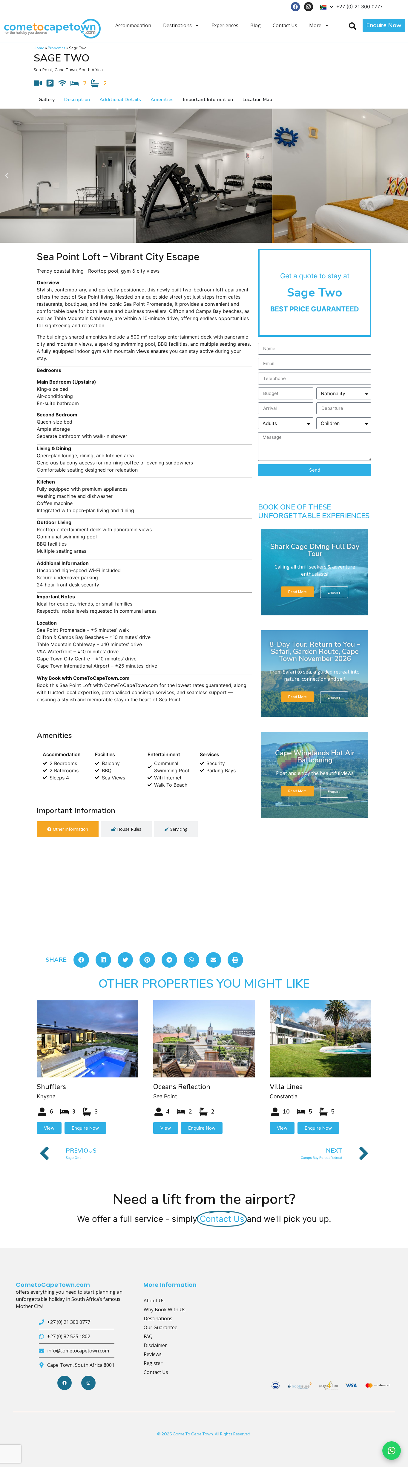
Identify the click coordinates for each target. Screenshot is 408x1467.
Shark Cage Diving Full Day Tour (314, 550)
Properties (56, 48)
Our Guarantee (160, 1327)
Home (39, 48)
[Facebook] (295, 6)
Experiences (224, 25)
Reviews (153, 1354)
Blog (255, 25)
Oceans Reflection (181, 1086)
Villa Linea (286, 1086)
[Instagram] (308, 6)
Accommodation (133, 25)
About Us (154, 1300)
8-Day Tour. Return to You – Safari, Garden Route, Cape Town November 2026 (314, 651)
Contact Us (285, 25)
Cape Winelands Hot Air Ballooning (315, 756)
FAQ (148, 1336)
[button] (6, 175)
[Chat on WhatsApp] (391, 1450)
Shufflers (51, 1086)
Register (153, 1363)
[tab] (68, 829)
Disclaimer (155, 1345)
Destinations (177, 25)
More (315, 25)
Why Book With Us (164, 1309)
